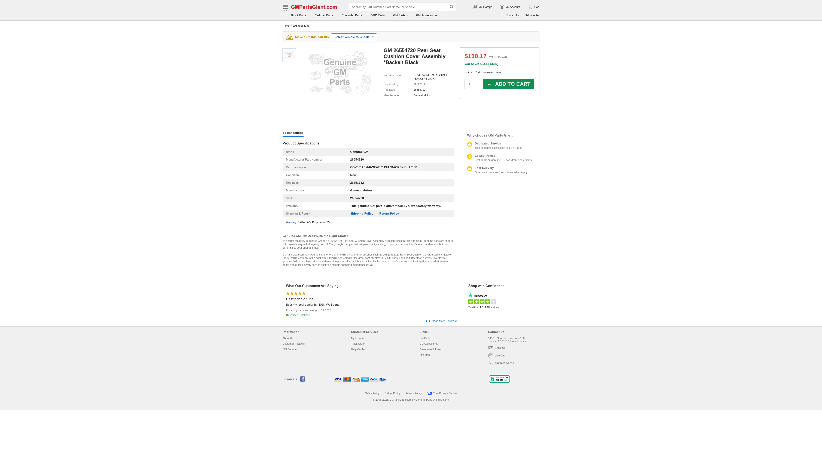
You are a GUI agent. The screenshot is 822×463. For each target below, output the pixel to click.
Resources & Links (430, 349)
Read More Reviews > (445, 321)
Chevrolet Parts (352, 15)
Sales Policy (372, 393)
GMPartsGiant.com (293, 254)
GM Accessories (427, 15)
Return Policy (389, 213)
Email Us (500, 347)
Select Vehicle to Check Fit (354, 37)
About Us (288, 338)
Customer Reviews (294, 343)
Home (286, 25)
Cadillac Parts (324, 15)
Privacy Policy (413, 393)
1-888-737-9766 (504, 363)
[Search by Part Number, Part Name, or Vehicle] (451, 6)
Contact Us (513, 15)
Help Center (532, 15)
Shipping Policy (361, 213)
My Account (357, 338)
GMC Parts (378, 15)
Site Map (425, 354)
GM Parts (425, 338)
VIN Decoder (290, 349)
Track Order (358, 343)
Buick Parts (298, 15)
